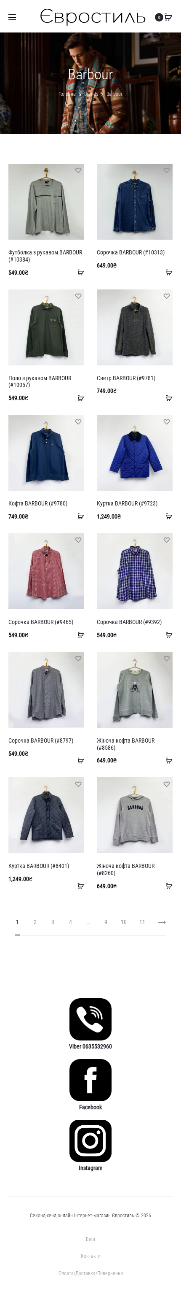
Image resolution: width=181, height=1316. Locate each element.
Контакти (91, 1256)
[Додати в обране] (78, 170)
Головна (67, 94)
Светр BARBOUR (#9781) (126, 378)
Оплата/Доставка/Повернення (91, 1273)
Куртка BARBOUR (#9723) (127, 503)
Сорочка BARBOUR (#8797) (40, 740)
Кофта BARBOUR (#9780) (37, 503)
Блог (91, 1239)
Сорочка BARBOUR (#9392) (129, 622)
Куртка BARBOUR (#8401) (38, 865)
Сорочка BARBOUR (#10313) (131, 252)
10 (124, 922)
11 (142, 922)
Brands (91, 94)
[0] (168, 17)
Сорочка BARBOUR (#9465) (40, 622)
